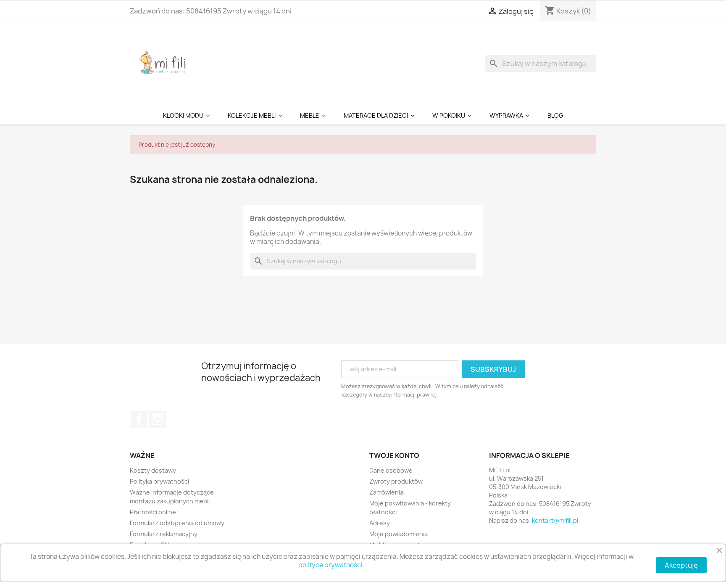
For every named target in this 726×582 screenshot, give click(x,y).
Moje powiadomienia (398, 534)
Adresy (379, 523)
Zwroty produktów (396, 481)
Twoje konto (394, 455)
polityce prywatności (330, 565)
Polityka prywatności (159, 481)
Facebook (139, 419)
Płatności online (153, 512)
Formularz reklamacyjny (163, 534)
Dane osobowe (391, 470)
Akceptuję (681, 565)
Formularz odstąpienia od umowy (177, 523)
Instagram (157, 419)
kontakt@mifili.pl (555, 520)
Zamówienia (386, 492)
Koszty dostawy (153, 470)
